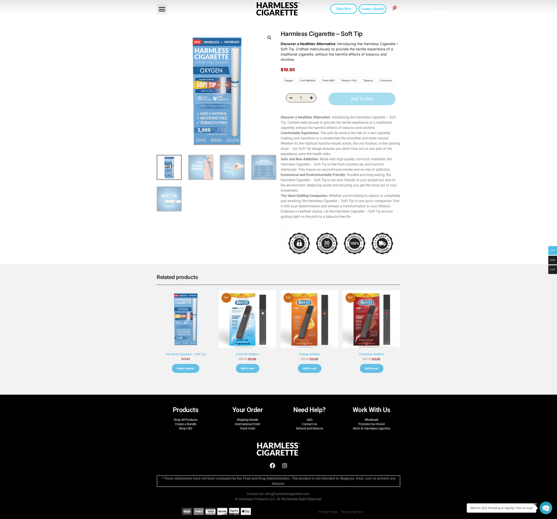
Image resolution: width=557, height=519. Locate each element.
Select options (185, 368)
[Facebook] (272, 465)
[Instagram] (284, 465)
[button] (162, 9)
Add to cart (247, 368)
